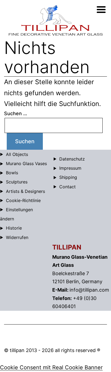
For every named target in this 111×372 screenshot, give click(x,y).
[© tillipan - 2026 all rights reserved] (55, 20)
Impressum (70, 168)
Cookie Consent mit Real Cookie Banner (51, 367)
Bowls (12, 172)
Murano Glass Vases (26, 163)
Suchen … (15, 113)
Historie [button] (14, 228)
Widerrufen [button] (17, 237)
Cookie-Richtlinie (23, 200)
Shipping (68, 177)
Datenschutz (72, 159)
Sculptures (16, 182)
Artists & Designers (25, 191)
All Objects (17, 154)
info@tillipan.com (89, 290)
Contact (67, 186)
